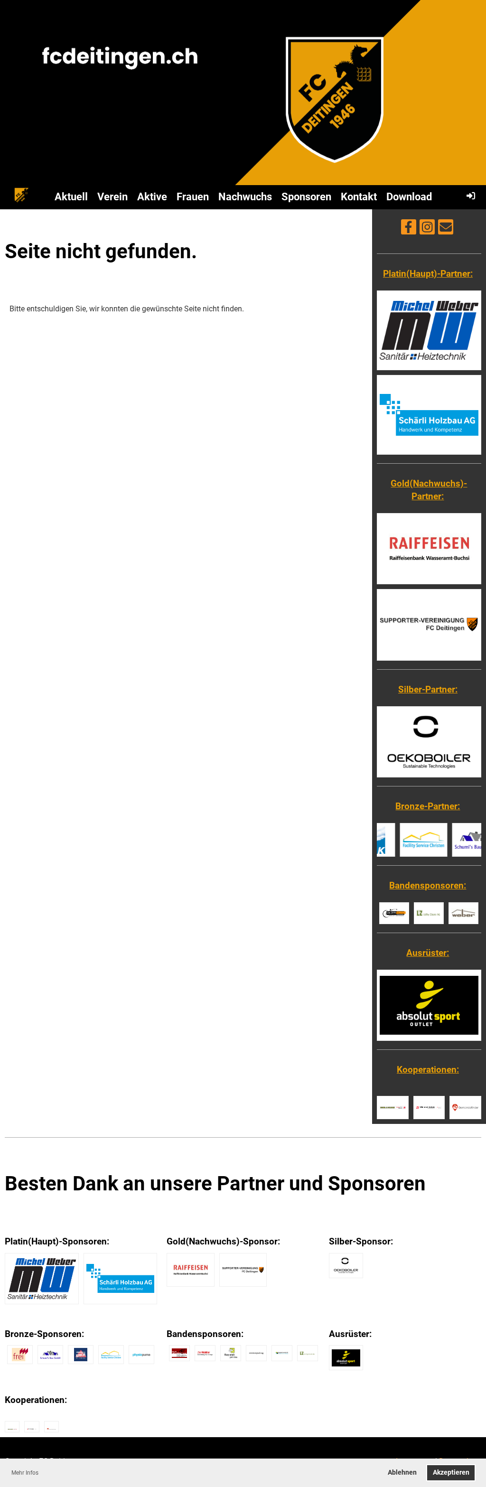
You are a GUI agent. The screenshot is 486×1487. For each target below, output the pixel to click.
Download (409, 197)
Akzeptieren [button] (451, 1472)
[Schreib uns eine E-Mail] (445, 229)
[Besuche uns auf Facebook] (408, 229)
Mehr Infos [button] (24, 1472)
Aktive (152, 197)
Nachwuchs (245, 197)
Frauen (193, 197)
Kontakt (359, 197)
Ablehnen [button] (402, 1472)
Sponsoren (306, 197)
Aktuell (71, 197)
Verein (112, 197)
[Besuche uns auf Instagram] (427, 229)
